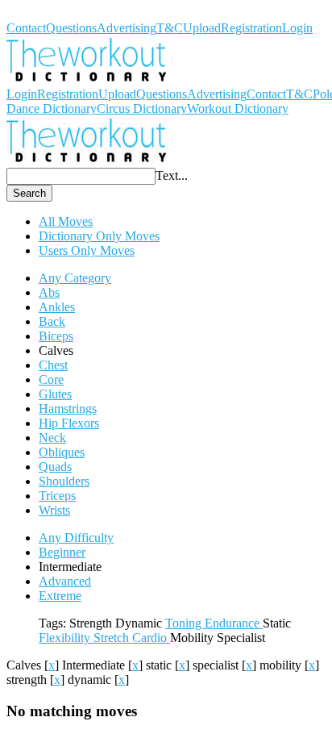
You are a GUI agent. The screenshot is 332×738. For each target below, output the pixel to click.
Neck (52, 437)
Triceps (57, 495)
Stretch (112, 637)
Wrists (54, 510)
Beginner (62, 552)
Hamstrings (68, 408)
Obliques (62, 452)
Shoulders (64, 481)
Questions (71, 28)
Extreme (60, 595)
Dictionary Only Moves (99, 236)
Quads (55, 466)
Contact (26, 28)
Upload (202, 28)
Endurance (234, 623)
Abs (49, 292)
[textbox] (81, 176)
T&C (169, 28)
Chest (53, 365)
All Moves (66, 221)
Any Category (75, 278)
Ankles (57, 307)
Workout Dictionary (57, 13)
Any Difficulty (76, 537)
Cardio (151, 637)
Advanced (65, 581)
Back (52, 321)
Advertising (126, 28)
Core (51, 379)
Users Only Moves (87, 250)
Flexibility (66, 637)
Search (29, 193)
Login (297, 28)
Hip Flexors (69, 423)
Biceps (56, 336)
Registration (251, 28)
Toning (185, 623)
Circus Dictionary (142, 108)
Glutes (55, 394)
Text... (172, 175)
